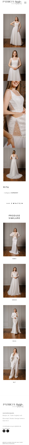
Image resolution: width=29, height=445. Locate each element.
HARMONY (14, 193)
